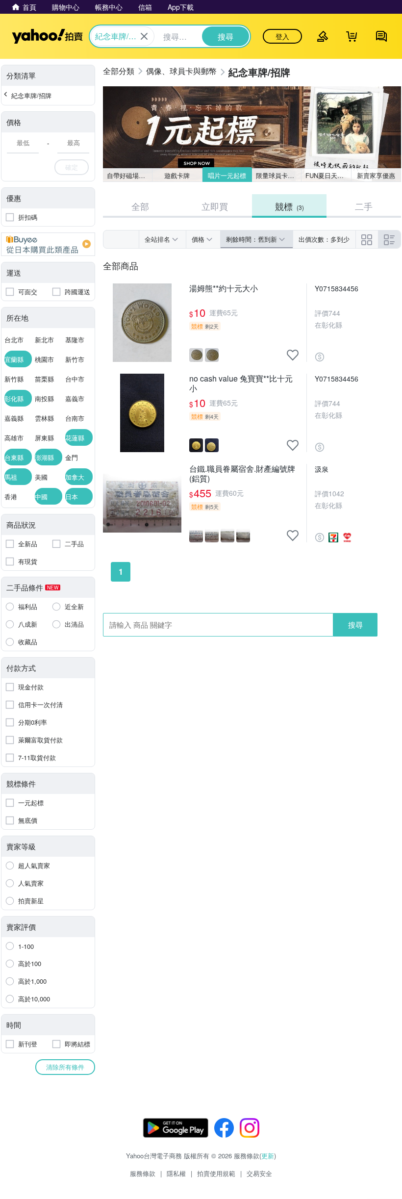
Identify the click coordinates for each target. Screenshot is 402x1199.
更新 (267, 1155)
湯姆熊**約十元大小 (223, 288)
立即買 (214, 206)
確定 (71, 167)
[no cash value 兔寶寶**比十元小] (142, 413)
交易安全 (259, 1173)
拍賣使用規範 (216, 1173)
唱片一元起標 (227, 175)
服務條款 (142, 1173)
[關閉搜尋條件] (144, 36)
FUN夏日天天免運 (328, 175)
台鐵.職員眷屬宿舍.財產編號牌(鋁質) (242, 474)
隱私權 (176, 1173)
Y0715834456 (336, 288)
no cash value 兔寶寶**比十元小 (241, 383)
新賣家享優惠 (376, 175)
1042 (336, 493)
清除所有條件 (65, 1066)
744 (334, 313)
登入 (282, 36)
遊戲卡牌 (177, 175)
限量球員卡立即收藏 (279, 175)
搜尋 (355, 624)
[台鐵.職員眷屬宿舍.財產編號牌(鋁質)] (142, 503)
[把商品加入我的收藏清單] (293, 355)
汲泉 (321, 469)
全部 (140, 206)
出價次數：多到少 (324, 239)
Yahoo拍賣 (47, 36)
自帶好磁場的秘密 (129, 175)
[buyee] (48, 244)
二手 (364, 206)
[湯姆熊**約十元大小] (142, 322)
